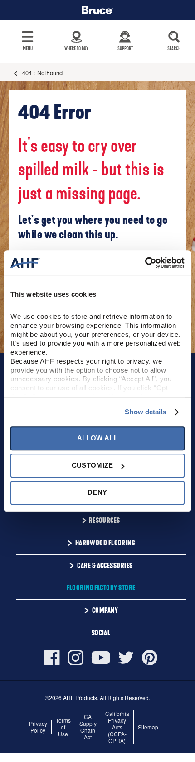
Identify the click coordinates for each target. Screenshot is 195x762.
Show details (145, 412)
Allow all (97, 438)
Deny (97, 493)
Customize (92, 465)
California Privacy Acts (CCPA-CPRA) (117, 727)
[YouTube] (101, 657)
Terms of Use (63, 727)
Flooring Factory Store (101, 587)
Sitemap (148, 727)
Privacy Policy (38, 727)
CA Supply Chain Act (88, 726)
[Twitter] (126, 657)
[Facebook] (54, 657)
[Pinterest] (149, 657)
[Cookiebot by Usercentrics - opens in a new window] (145, 263)
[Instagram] (76, 657)
